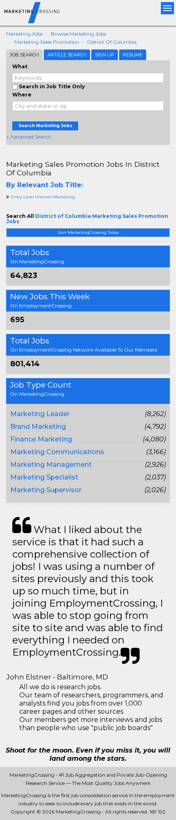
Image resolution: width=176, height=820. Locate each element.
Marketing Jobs (24, 34)
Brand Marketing (38, 426)
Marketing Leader (40, 414)
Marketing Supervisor (45, 490)
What (19, 66)
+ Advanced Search (28, 137)
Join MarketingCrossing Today (88, 232)
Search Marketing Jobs (45, 125)
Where (22, 95)
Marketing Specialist (44, 477)
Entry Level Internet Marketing (43, 196)
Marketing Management (51, 464)
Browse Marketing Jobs (78, 34)
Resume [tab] (132, 55)
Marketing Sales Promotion (46, 42)
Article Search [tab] (66, 55)
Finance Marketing (41, 439)
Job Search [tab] (24, 55)
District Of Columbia (112, 42)
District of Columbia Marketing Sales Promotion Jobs (87, 218)
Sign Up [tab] (104, 55)
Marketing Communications (57, 452)
